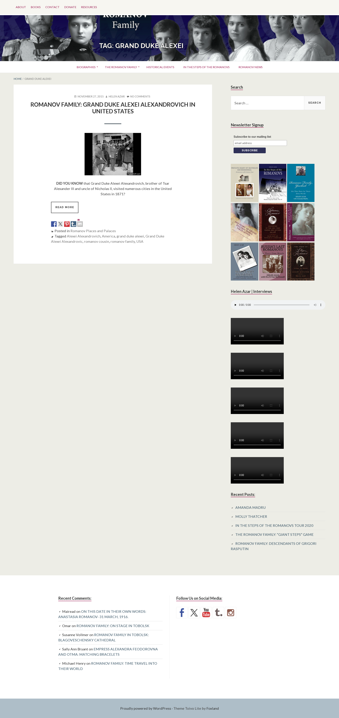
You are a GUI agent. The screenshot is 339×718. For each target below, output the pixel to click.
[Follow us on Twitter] (194, 612)
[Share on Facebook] (54, 224)
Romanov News (251, 67)
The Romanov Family (121, 67)
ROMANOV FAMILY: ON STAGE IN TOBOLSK (112, 626)
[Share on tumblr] (73, 224)
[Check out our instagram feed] (230, 612)
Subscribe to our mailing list (252, 136)
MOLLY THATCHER (251, 516)
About (21, 7)
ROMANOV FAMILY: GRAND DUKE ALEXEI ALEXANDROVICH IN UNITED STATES (113, 108)
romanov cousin (96, 241)
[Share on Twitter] (60, 224)
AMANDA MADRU (250, 507)
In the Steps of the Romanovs (206, 67)
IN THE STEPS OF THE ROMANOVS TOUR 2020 (274, 525)
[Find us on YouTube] (206, 612)
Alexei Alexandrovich (83, 236)
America (108, 236)
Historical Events (160, 67)
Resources (89, 7)
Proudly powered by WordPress (145, 708)
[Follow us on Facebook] (182, 612)
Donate (70, 7)
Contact (52, 7)
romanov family (123, 241)
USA (139, 241)
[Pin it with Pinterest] (67, 224)
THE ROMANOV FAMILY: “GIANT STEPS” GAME (274, 534)
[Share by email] (80, 221)
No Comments (140, 97)
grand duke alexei (130, 236)
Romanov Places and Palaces (93, 231)
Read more (66, 209)
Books (36, 7)
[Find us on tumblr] (218, 612)
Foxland (212, 708)
